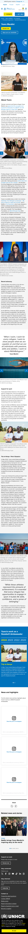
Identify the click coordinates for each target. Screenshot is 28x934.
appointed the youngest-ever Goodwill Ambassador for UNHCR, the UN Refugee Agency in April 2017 (12, 107)
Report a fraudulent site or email (10, 906)
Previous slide (1, 153)
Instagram (9, 874)
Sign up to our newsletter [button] (10, 32)
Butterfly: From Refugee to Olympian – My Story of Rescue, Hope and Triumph (12, 201)
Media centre (4, 901)
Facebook (6, 874)
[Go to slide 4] (15, 849)
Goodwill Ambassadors (20, 20)
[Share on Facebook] (15, 806)
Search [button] (20, 9)
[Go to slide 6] (18, 849)
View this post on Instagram (14, 721)
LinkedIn (20, 874)
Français (11, 4)
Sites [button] (26, 9)
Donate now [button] (6, 28)
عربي (23, 4)
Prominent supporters (8, 20)
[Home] (9, 9)
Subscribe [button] (5, 888)
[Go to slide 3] (13, 849)
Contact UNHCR (5, 899)
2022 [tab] (17, 640)
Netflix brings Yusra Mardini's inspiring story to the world (12, 841)
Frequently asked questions (8, 896)
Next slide (26, 153)
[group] (14, 662)
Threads (24, 874)
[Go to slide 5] (17, 849)
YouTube (13, 874)
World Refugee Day (15, 211)
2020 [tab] (23, 640)
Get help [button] (20, 14)
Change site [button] (19, 1)
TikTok (16, 874)
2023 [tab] (10, 640)
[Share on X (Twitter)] (11, 806)
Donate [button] (23, 9)
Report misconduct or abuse (8, 903)
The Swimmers (10, 204)
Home (2, 18)
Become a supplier (6, 908)
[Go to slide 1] (13, 683)
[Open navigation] (2, 9)
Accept (14, 930)
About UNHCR (9, 18)
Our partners (17, 18)
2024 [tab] (4, 640)
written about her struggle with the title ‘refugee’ (14, 181)
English (5, 4)
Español (18, 4)
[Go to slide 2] (15, 683)
